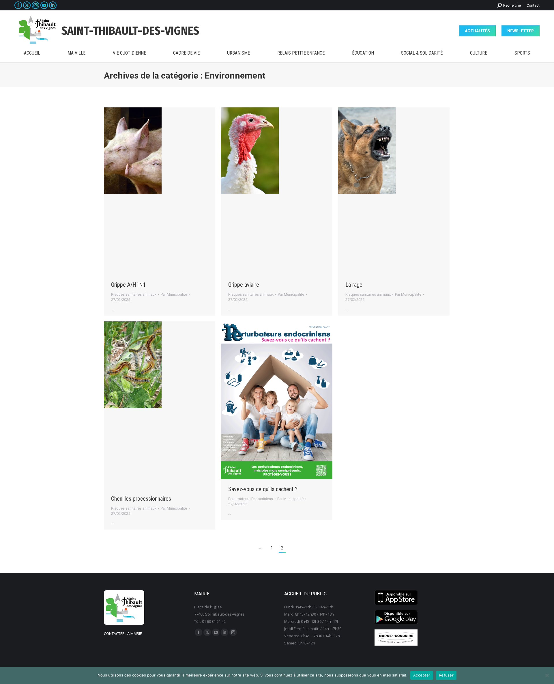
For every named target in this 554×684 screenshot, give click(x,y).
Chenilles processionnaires (141, 498)
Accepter (421, 675)
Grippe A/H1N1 (128, 284)
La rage (353, 284)
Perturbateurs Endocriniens (250, 499)
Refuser (446, 675)
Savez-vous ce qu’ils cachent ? (262, 489)
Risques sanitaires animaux (133, 294)
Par (174, 294)
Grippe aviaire (243, 284)
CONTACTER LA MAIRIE (123, 633)
